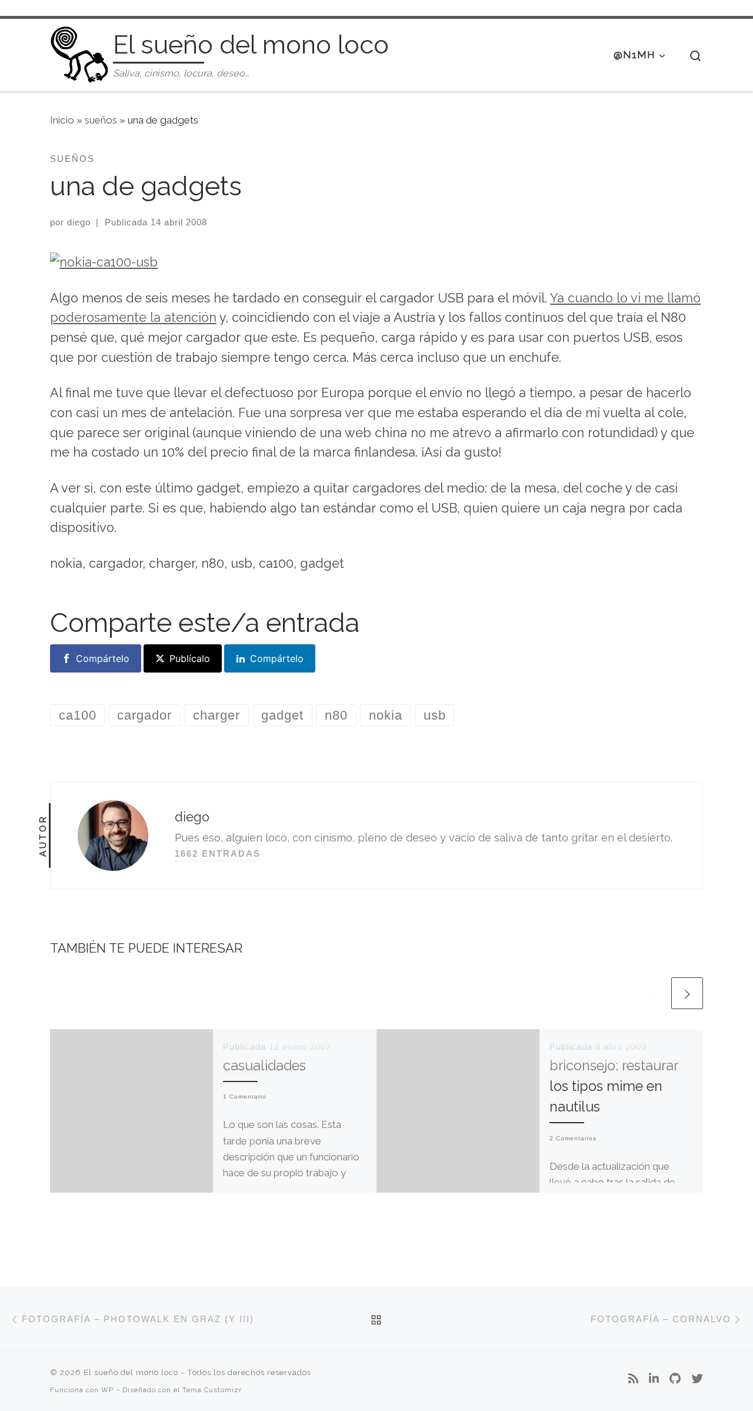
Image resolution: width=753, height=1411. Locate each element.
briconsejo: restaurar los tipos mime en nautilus (613, 1085)
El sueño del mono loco (131, 1372)
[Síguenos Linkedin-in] (654, 1379)
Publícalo (189, 658)
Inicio (62, 120)
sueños (101, 120)
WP (107, 1390)
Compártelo (102, 658)
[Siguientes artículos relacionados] (687, 993)
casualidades (264, 1065)
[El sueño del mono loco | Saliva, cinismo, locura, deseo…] (79, 53)
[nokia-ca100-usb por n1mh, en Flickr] (104, 261)
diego (79, 222)
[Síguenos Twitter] (697, 1379)
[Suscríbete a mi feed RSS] (633, 1379)
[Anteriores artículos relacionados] (652, 993)
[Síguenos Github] (675, 1379)
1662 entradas (218, 853)
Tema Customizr (212, 1390)
